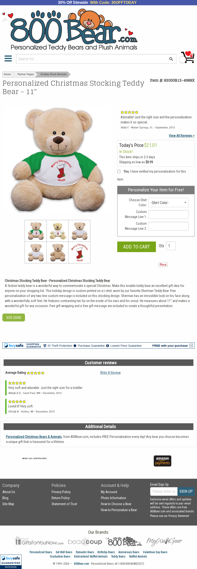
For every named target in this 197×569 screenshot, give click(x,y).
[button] (11, 562)
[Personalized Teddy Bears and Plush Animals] (82, 30)
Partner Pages (26, 74)
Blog (5, 498)
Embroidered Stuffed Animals (91, 556)
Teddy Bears (118, 556)
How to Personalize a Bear (119, 510)
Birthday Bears (106, 552)
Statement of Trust (64, 504)
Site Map (8, 504)
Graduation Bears (60, 556)
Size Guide (13, 318)
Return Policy (61, 498)
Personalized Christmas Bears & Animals (34, 437)
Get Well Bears (64, 552)
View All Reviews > (182, 136)
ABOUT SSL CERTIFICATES (34, 458)
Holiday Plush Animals (54, 74)
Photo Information (113, 498)
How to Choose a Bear (116, 504)
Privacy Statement (178, 516)
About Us (8, 492)
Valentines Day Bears (155, 552)
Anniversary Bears (128, 552)
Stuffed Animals (138, 556)
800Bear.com (81, 563)
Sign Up (186, 491)
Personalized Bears (41, 552)
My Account (109, 492)
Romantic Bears (85, 552)
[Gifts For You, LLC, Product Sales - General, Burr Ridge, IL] (87, 463)
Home (7, 74)
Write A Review (110, 373)
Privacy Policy (61, 492)
